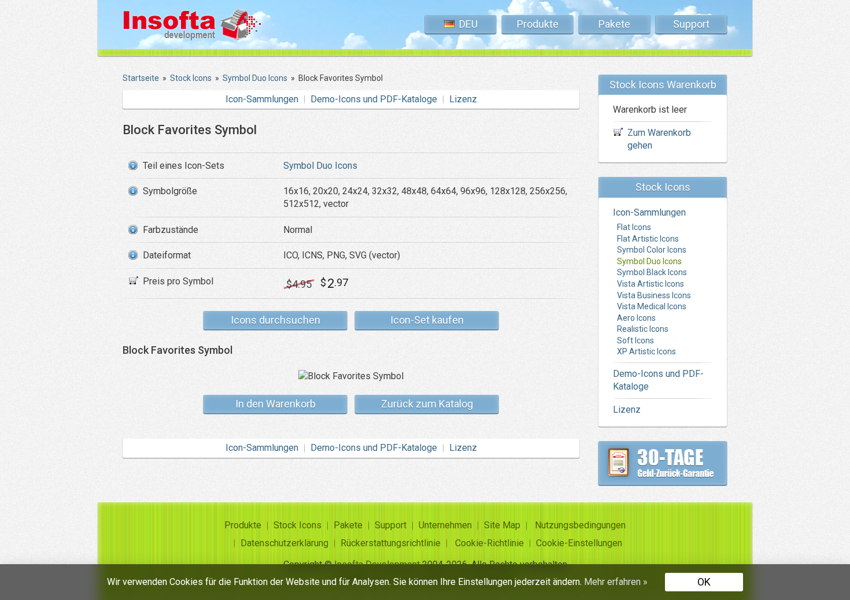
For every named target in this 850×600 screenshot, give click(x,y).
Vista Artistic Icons (650, 283)
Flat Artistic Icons (648, 238)
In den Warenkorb (275, 404)
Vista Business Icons (654, 295)
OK (704, 582)
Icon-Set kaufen (427, 320)
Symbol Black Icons (652, 272)
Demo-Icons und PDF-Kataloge (374, 99)
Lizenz (463, 99)
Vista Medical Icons (651, 306)
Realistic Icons (642, 329)
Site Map (502, 525)
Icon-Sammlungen (262, 99)
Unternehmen (445, 525)
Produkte (538, 24)
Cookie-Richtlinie (489, 543)
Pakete (614, 24)
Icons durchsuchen (275, 320)
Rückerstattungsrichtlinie (391, 543)
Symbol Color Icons (651, 249)
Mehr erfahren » (616, 581)
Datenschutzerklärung (284, 543)
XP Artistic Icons (646, 351)
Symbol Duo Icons (320, 165)
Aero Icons (636, 318)
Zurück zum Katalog (427, 404)
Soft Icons (635, 340)
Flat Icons (634, 227)
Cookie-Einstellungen (579, 543)
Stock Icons (297, 525)
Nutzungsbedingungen (580, 525)
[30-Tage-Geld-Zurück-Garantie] (662, 463)
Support (691, 24)
